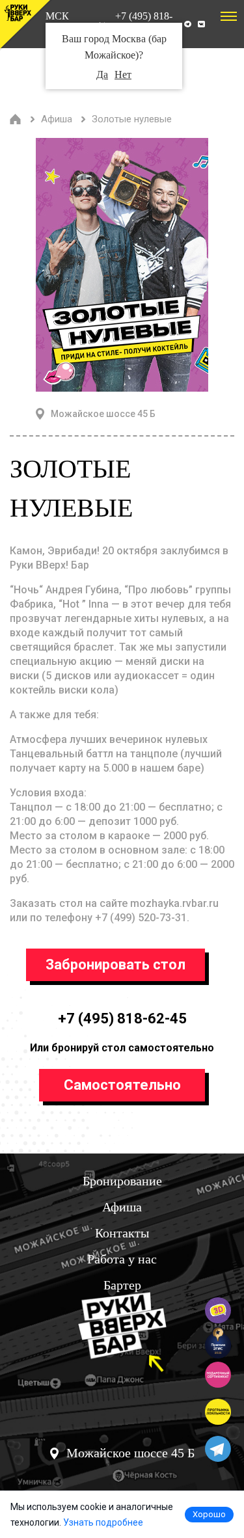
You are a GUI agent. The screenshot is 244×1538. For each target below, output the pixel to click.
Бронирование (122, 1181)
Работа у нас (122, 1259)
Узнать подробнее (103, 1522)
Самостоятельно (122, 1085)
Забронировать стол (115, 964)
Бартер (122, 1285)
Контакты (122, 1233)
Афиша (122, 1207)
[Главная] (15, 119)
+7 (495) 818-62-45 (122, 1018)
